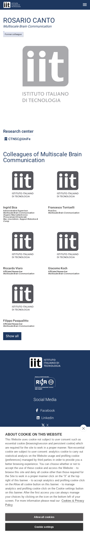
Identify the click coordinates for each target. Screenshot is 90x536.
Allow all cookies (44, 517)
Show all (12, 336)
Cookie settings (44, 527)
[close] (83, 428)
